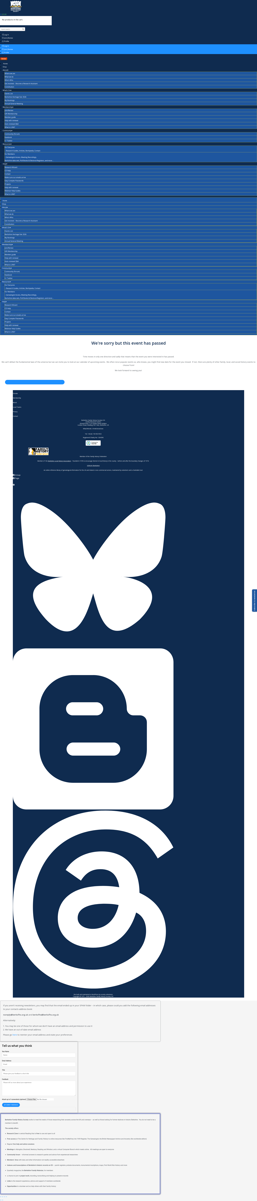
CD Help (8, 171)
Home (5, 64)
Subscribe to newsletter (254, 600)
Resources (7, 144)
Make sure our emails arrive (15, 177)
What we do (9, 77)
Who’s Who (9, 80)
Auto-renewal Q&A (12, 124)
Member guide (10, 117)
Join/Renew (9, 110)
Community (7, 130)
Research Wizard (11, 167)
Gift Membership (11, 114)
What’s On (6, 90)
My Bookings (10, 100)
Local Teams (17, 407)
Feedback (5, 1079)
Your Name (5, 1051)
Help (4, 164)
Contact (7, 174)
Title (3, 1070)
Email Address (6, 1061)
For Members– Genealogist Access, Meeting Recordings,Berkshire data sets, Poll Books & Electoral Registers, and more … (29, 157)
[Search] (23, 29)
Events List (9, 94)
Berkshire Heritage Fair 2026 (15, 97)
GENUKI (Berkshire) (93, 466)
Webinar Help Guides (12, 191)
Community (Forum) (12, 134)
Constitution (9, 87)
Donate (15, 393)
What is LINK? (10, 127)
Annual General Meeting (14, 104)
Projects (8, 184)
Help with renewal (11, 120)
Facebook (8, 137)
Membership (7, 107)
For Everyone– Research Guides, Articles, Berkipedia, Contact (22, 149)
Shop (5, 67)
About (5, 70)
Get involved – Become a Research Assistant (21, 83)
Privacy (15, 412)
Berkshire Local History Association (59, 461)
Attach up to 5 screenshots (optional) (14, 1099)
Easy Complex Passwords (14, 181)
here (15, 1034)
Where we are (10, 73)
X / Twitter (8, 141)
